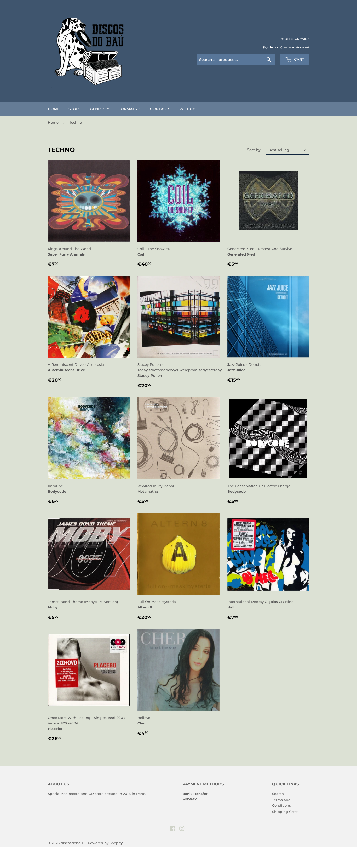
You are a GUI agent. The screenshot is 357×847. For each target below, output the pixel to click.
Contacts (160, 109)
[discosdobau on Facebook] (173, 829)
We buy (187, 109)
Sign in (268, 47)
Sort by (254, 149)
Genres (98, 109)
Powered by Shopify (105, 843)
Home (54, 109)
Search (278, 793)
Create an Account (294, 47)
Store (74, 109)
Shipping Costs (285, 812)
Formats (128, 109)
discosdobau (72, 843)
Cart (298, 59)
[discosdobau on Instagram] (182, 829)
